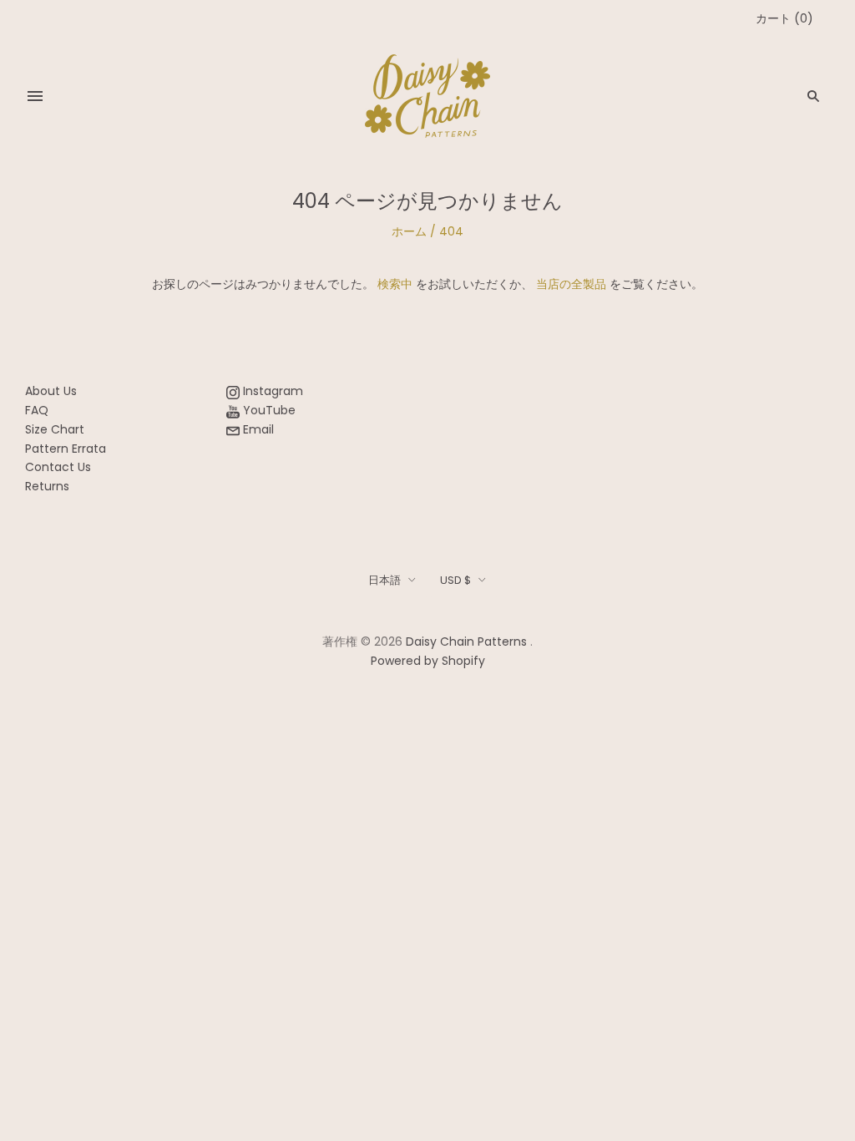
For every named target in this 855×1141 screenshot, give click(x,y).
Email (257, 429)
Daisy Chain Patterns (466, 641)
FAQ (36, 410)
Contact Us (58, 467)
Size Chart (54, 429)
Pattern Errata (65, 448)
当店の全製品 (571, 284)
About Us (51, 391)
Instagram (271, 391)
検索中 (394, 284)
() (784, 18)
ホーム (409, 231)
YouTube (268, 410)
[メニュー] (35, 96)
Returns (47, 486)
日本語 (384, 580)
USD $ (455, 580)
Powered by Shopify (428, 660)
